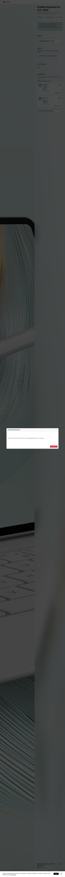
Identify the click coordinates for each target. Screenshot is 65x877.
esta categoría (31, 438)
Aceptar (56, 873)
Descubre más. (13, 874)
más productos (54, 446)
